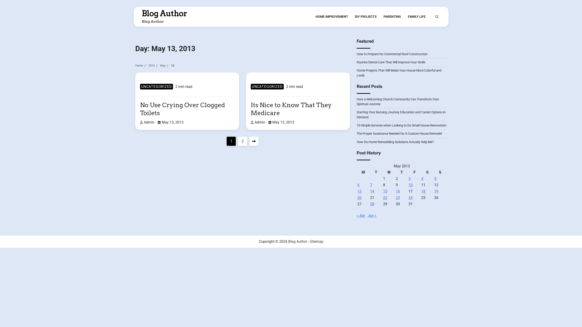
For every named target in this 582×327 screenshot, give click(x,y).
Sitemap (316, 241)
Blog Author (164, 13)
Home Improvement (332, 16)
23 (398, 198)
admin (149, 122)
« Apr (361, 215)
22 (385, 198)
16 (398, 191)
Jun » (372, 215)
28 (372, 204)
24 (411, 198)
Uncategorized (156, 86)
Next (253, 141)
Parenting (392, 16)
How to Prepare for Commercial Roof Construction (392, 54)
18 (423, 191)
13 (359, 191)
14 (372, 191)
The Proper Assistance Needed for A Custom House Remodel (399, 133)
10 (411, 185)
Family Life (417, 16)
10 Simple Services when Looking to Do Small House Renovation (401, 125)
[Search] (437, 16)
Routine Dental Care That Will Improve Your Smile (391, 62)
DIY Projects (366, 16)
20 (359, 198)
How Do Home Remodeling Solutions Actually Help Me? (395, 142)
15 (385, 191)
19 (436, 191)
